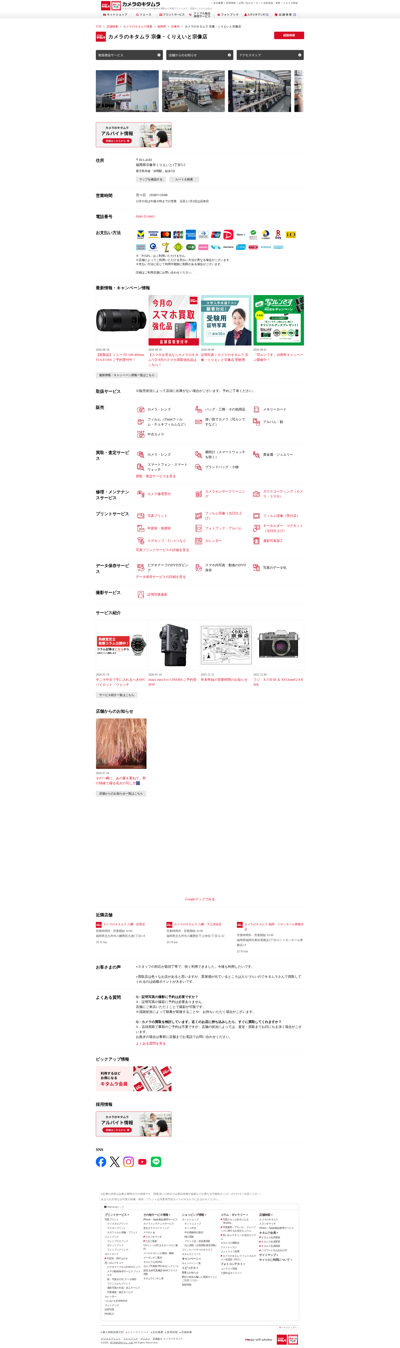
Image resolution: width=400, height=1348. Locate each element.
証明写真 (109, 1309)
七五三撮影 (151, 1241)
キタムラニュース (191, 1254)
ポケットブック (115, 1245)
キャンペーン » (191, 1258)
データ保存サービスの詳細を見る (161, 577)
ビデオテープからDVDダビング (123, 1267)
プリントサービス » (117, 1214)
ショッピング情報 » (194, 1214)
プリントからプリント (119, 1283)
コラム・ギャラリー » (234, 1214)
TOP (98, 26)
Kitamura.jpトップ (116, 1207)
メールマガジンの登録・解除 (158, 1253)
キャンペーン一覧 (191, 1263)
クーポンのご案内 (152, 1257)
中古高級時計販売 (193, 1232)
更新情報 (186, 1284)
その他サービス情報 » (156, 1214)
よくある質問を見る (151, 1043)
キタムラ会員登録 (270, 1237)
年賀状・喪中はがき (117, 1258)
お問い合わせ (246, 2)
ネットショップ (190, 1219)
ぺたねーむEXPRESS (116, 1300)
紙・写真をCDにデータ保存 (121, 1279)
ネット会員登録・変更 (268, 2)
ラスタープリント (116, 1228)
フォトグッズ (112, 1305)
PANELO (109, 1313)
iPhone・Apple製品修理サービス (160, 1219)
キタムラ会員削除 (270, 1245)
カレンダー (110, 1296)
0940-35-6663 (145, 216)
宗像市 (175, 26)
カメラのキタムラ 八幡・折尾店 (124, 924)
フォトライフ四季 (230, 1251)
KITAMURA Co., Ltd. (122, 1342)
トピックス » (190, 1267)
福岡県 (161, 26)
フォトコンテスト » (233, 1264)
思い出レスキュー (114, 1262)
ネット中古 (190, 1228)
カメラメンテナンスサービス (158, 1223)
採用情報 (231, 2)
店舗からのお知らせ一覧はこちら (121, 793)
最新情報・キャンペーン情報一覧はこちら (127, 375)
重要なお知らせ (190, 1272)
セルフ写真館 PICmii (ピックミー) (160, 1266)
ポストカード (112, 1254)
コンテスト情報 (229, 1268)
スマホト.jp (149, 1232)
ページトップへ (289, 1327)
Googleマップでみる (200, 899)
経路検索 (289, 35)
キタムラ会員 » (268, 1232)
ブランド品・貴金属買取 (197, 1241)
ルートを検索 (184, 179)
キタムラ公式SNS (152, 1262)
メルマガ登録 (290, 2)
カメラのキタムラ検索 (137, 26)
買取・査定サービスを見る (156, 476)
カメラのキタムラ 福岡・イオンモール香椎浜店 (274, 927)
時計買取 (189, 1236)
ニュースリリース (138, 1332)
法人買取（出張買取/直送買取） (201, 1245)
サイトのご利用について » (275, 1259)
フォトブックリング (117, 1249)
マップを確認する (150, 179)
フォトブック (112, 1236)
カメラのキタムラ (268, 1219)
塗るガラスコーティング (156, 1228)
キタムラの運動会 (230, 1242)
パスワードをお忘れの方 (274, 1250)
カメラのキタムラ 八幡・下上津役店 (197, 924)
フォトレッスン (229, 1247)
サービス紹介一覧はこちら (116, 695)
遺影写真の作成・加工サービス (123, 1287)
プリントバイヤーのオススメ (197, 1249)
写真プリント (112, 1219)
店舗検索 (112, 26)
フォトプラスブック (117, 1241)
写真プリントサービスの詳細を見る (162, 550)
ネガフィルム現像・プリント (122, 1232)
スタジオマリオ (153, 1236)
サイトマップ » (268, 1255)
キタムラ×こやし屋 (153, 1278)
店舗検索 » (265, 1214)
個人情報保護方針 (113, 1332)
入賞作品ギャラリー (231, 1273)
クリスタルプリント (117, 1223)
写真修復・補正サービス (120, 1292)
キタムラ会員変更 (270, 1241)
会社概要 (218, 2)
